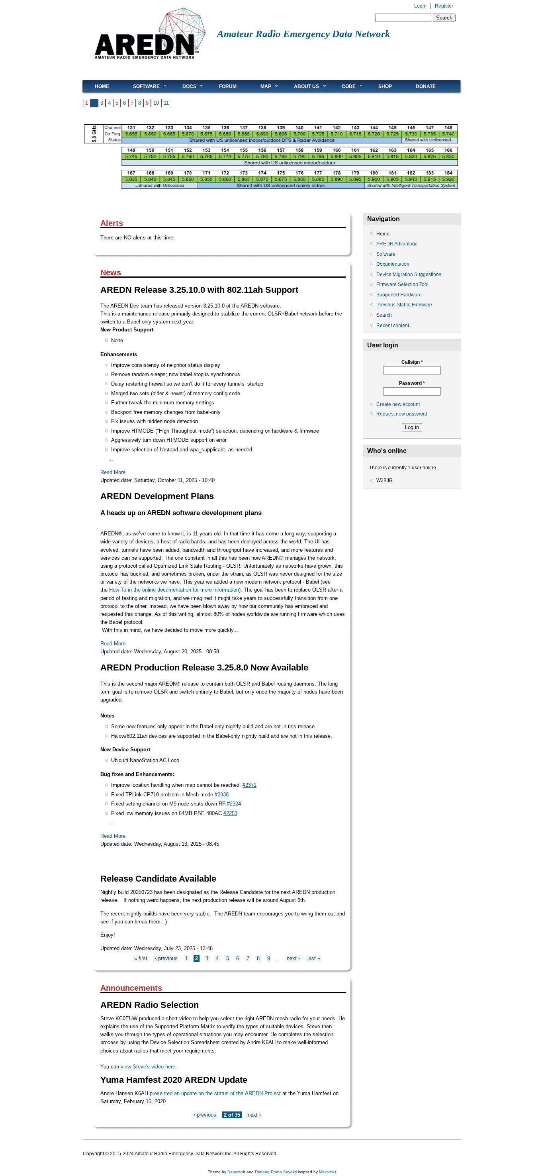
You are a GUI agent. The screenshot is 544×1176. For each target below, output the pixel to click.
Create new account (398, 404)
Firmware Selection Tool (402, 284)
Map (260, 86)
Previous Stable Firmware (404, 305)
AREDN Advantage (397, 244)
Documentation (392, 264)
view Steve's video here (148, 1067)
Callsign (412, 362)
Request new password (401, 414)
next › (293, 958)
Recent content (392, 325)
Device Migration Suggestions (408, 274)
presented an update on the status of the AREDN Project (215, 1093)
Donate (426, 86)
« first (140, 958)
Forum (228, 86)
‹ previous (166, 958)
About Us (300, 86)
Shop (385, 86)
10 (156, 103)
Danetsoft (236, 1172)
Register (444, 6)
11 (166, 103)
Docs (183, 86)
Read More (112, 472)
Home (102, 86)
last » (313, 958)
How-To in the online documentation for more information (174, 590)
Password (412, 383)
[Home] (150, 62)
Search (384, 315)
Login (420, 6)
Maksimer (327, 1172)
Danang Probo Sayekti (276, 1172)
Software (140, 86)
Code (343, 86)
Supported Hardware (399, 295)
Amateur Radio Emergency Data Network (303, 33)
